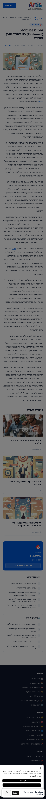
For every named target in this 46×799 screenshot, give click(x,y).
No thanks (7, 793)
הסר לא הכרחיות (21, 785)
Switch (15, 793)
